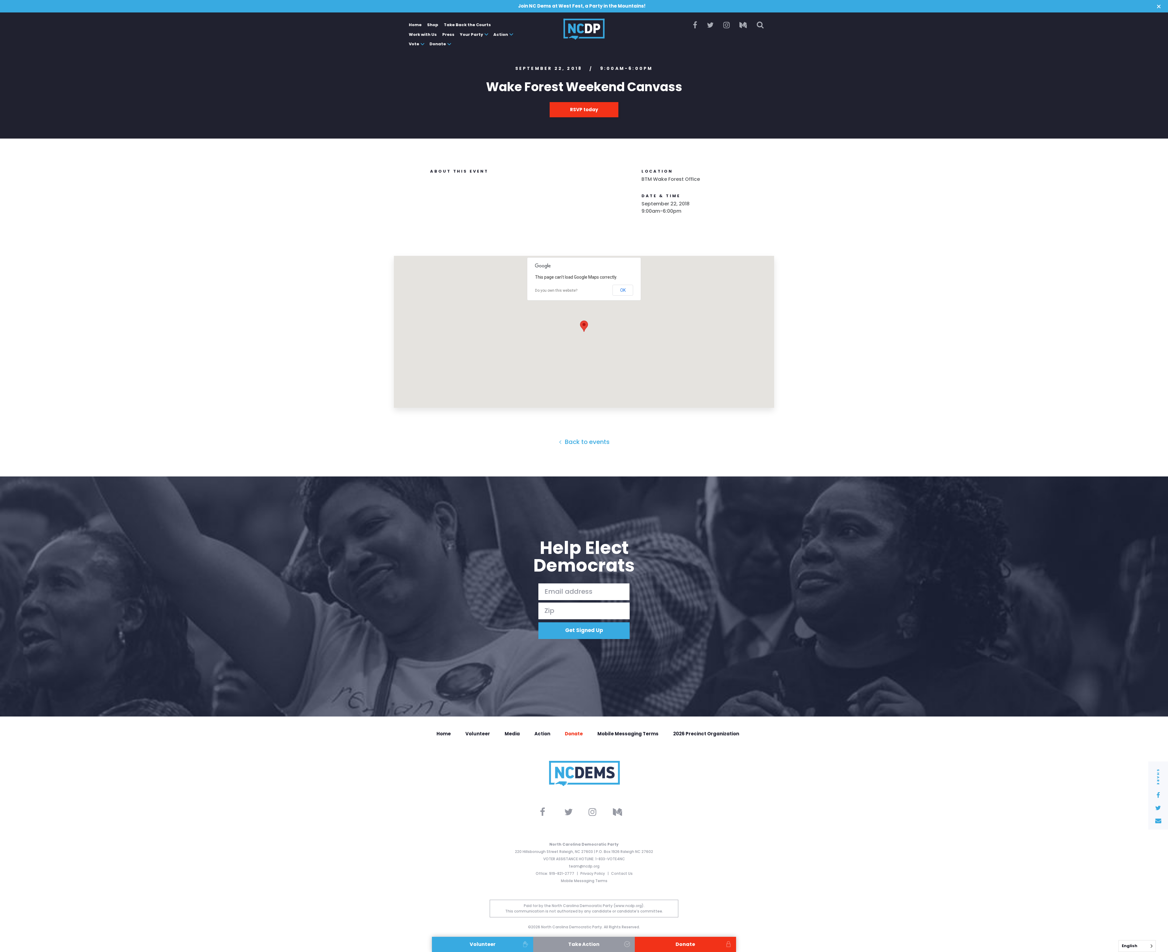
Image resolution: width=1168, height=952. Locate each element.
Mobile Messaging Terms (628, 733)
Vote (414, 44)
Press (448, 34)
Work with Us (423, 34)
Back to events (586, 442)
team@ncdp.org (584, 866)
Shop (432, 25)
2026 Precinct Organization (706, 733)
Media (512, 733)
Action (500, 34)
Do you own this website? (556, 290)
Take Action (584, 944)
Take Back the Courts (467, 25)
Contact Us (622, 873)
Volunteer (477, 733)
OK (623, 290)
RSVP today (584, 109)
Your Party (471, 34)
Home (415, 25)
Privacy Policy (593, 873)
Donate (437, 44)
